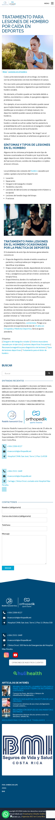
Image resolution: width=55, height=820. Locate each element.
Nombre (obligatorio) (11, 507)
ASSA (4, 788)
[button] (5, 814)
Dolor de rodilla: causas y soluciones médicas (23, 401)
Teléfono (6, 525)
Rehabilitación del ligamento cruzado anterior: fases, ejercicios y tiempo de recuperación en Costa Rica (27, 387)
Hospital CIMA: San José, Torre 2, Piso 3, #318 (27, 456)
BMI (3, 791)
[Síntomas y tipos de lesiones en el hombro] (27, 220)
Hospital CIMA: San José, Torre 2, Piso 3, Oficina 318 (30, 622)
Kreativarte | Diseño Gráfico (34, 814)
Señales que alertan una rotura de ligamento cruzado (27, 392)
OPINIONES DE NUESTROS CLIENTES (27, 662)
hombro (34, 171)
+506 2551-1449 (14, 471)
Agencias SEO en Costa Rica (33, 816)
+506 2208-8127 (14, 446)
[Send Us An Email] (4, 491)
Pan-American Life (10, 785)
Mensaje (6, 534)
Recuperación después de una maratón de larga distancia (23, 396)
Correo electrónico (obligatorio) (16, 516)
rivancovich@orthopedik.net (19, 451)
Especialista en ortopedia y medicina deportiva (23, 404)
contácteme (31, 323)
